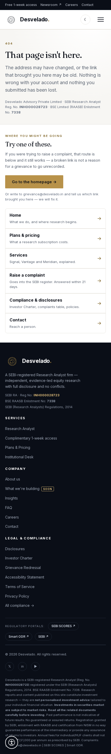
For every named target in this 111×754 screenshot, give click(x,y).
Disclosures (15, 548)
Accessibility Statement (24, 577)
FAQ (8, 507)
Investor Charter (19, 558)
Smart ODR (75, 745)
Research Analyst (20, 428)
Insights (11, 498)
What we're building (28, 488)
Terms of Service (20, 586)
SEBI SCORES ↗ (63, 626)
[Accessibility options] (11, 742)
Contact (87, 5)
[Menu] (101, 19)
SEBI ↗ (43, 636)
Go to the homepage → (34, 181)
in (22, 666)
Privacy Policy (17, 596)
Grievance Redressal (23, 567)
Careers (71, 5)
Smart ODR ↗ (19, 636)
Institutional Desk (19, 457)
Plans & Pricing (17, 447)
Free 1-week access (21, 5)
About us (12, 479)
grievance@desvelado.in (43, 194)
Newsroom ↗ (51, 5)
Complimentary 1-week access (31, 438)
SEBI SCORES (54, 745)
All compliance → (19, 605)
